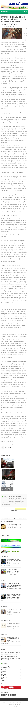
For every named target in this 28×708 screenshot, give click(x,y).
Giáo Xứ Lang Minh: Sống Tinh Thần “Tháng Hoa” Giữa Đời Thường (14, 561)
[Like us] (22, 11)
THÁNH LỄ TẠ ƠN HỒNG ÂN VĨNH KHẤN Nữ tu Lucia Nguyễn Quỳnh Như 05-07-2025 (14, 585)
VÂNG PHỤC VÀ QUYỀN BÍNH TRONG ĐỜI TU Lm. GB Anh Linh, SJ (14, 639)
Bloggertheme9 (16, 704)
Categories (5, 11)
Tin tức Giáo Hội (10, 26)
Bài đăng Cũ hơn (22, 518)
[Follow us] (24, 11)
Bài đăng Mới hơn (6, 518)
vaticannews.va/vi (9, 444)
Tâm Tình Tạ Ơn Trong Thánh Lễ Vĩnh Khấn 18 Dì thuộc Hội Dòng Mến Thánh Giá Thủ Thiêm (14, 596)
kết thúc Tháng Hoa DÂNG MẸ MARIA (10, 656)
